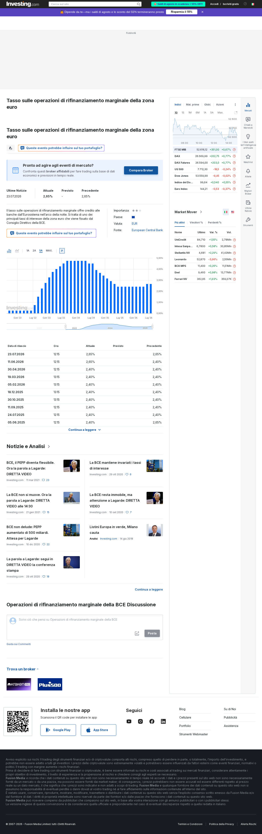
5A (41, 250)
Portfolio (185, 726)
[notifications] (245, 4)
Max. (49, 250)
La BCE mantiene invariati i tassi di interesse (115, 465)
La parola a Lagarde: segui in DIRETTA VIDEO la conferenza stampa (31, 565)
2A (34, 250)
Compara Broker (141, 170)
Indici (178, 104)
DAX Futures (182, 162)
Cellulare (185, 717)
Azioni (220, 104)
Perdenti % (214, 222)
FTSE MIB (180, 149)
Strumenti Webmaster (193, 734)
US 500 (179, 169)
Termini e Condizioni (190, 824)
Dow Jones (181, 175)
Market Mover (186, 212)
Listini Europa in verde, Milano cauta (114, 530)
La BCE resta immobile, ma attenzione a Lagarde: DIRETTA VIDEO (115, 500)
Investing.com (108, 538)
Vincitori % (196, 222)
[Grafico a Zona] (17, 250)
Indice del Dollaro (185, 182)
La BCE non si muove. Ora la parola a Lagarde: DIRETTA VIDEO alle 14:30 (29, 500)
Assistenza (231, 726)
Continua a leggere (149, 589)
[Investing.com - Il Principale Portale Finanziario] (23, 4)
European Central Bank (147, 230)
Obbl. (207, 104)
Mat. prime (192, 104)
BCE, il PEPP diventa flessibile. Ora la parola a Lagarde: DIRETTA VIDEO (30, 468)
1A (27, 250)
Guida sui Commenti (19, 644)
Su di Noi (230, 709)
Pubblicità (230, 717)
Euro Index (181, 188)
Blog (182, 709)
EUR (134, 223)
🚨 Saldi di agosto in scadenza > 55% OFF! (178, 4)
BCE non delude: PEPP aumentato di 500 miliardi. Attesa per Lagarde (28, 532)
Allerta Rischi (248, 824)
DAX (177, 156)
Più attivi (180, 222)
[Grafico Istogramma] (9, 250)
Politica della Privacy (221, 824)
